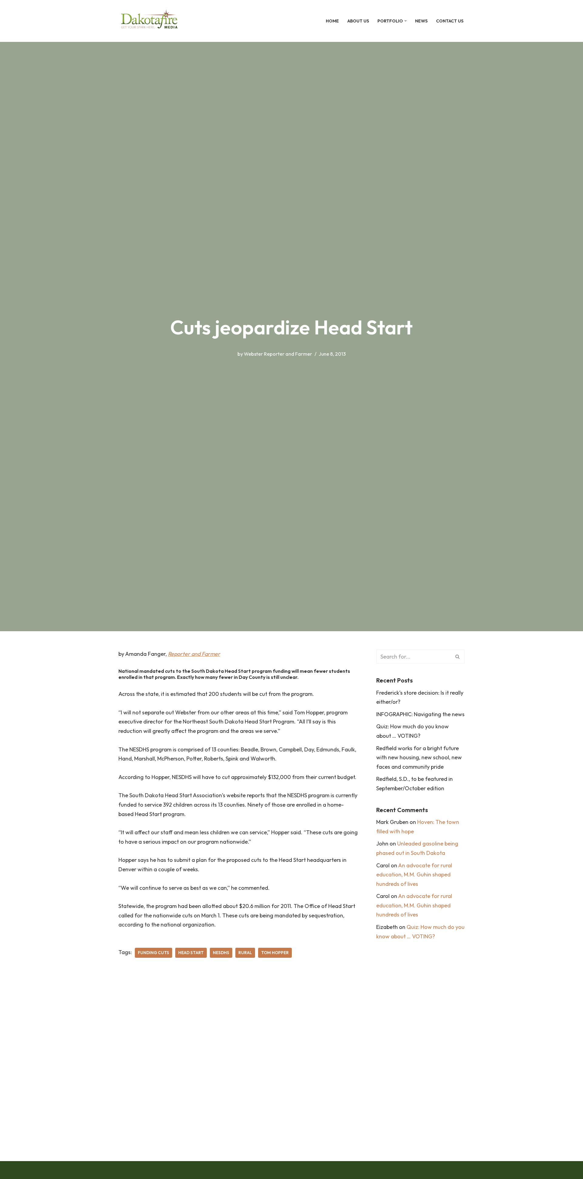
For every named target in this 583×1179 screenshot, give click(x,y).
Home (332, 21)
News (421, 21)
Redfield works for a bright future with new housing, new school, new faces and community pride (419, 757)
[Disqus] (238, 1055)
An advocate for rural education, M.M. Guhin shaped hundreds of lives (414, 874)
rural (245, 952)
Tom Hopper (275, 952)
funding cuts (153, 952)
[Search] (458, 656)
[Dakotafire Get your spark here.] (149, 20)
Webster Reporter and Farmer (278, 354)
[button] (405, 21)
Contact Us (449, 21)
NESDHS (221, 952)
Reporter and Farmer (194, 653)
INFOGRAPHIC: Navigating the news (420, 714)
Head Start (191, 952)
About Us (358, 21)
